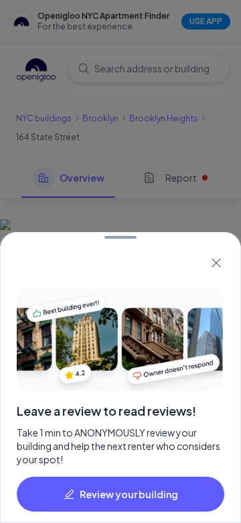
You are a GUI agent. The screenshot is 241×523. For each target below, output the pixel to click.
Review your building (129, 494)
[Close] (216, 262)
